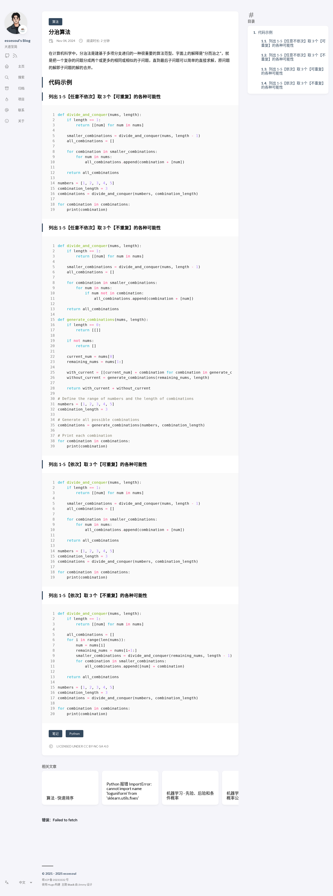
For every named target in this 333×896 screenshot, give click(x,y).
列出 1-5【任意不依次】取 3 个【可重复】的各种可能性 (293, 43)
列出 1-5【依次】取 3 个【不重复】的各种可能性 (293, 85)
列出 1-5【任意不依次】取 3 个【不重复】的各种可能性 (293, 57)
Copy (224, 116)
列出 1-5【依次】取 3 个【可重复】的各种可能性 (293, 71)
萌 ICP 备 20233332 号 (55, 880)
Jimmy (82, 884)
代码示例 (265, 32)
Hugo (51, 884)
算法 (55, 22)
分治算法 (59, 32)
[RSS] (15, 57)
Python (74, 733)
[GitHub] (7, 57)
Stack (71, 884)
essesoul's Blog (17, 40)
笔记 (55, 733)
